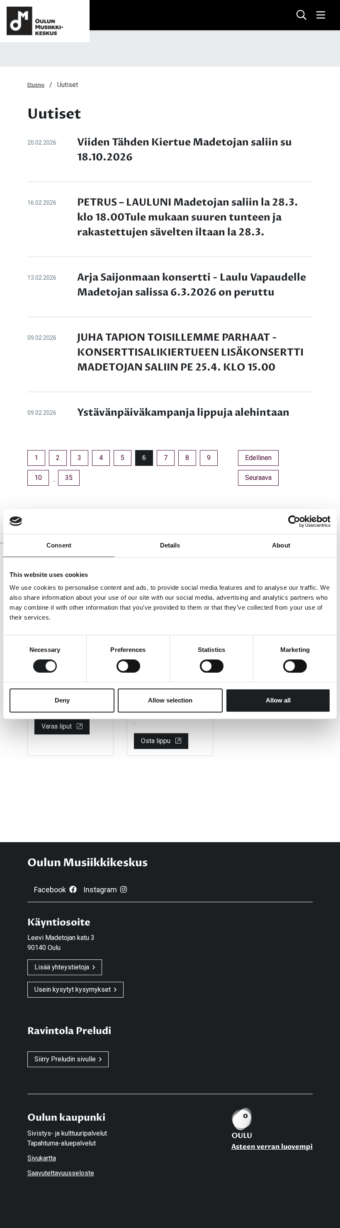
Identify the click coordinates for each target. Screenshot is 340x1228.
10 (38, 478)
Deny (62, 700)
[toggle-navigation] (320, 15)
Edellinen (262, 457)
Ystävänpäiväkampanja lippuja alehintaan (183, 412)
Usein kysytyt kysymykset (72, 989)
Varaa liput (57, 726)
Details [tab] (170, 545)
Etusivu (35, 85)
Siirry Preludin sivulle (65, 1059)
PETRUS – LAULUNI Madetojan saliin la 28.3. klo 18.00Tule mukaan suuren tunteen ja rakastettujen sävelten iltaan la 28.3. (187, 217)
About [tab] (281, 545)
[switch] (128, 666)
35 (69, 478)
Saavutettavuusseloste (60, 1173)
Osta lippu (156, 741)
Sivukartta (41, 1158)
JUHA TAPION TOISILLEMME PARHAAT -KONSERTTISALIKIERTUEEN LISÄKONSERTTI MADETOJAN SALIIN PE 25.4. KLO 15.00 (190, 352)
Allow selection (170, 700)
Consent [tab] (58, 545)
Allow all (278, 700)
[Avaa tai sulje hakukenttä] (301, 15)
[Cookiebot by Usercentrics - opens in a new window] (294, 521)
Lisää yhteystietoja (61, 967)
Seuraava (262, 477)
